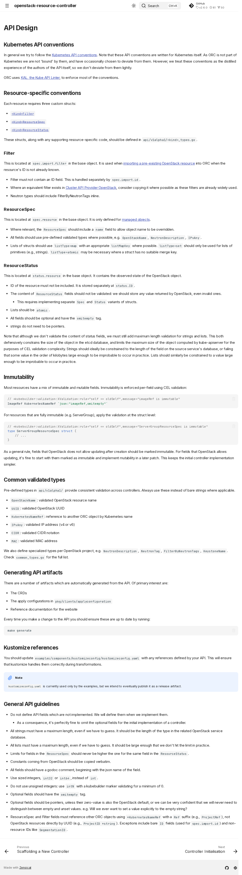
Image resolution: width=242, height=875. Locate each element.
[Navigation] (7, 5)
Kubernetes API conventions (74, 55)
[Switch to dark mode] (134, 5)
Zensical (25, 867)
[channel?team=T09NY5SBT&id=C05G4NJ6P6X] (235, 867)
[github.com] (227, 867)
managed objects (136, 219)
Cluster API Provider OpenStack (91, 187)
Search (153, 6)
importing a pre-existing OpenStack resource (159, 163)
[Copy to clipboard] (234, 399)
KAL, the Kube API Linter (40, 77)
